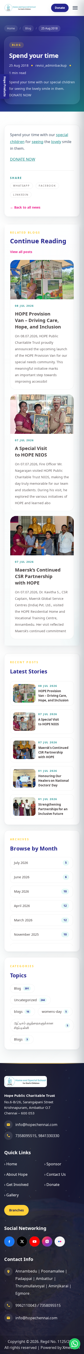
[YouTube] (34, 1241)
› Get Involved (16, 1184)
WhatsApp (21, 185)
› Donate (52, 1184)
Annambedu (26, 1271)
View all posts (21, 252)
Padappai (23, 1278)
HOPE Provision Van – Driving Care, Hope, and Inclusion (38, 320)
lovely (56, 141)
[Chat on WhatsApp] (74, 1343)
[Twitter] (22, 1241)
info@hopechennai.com (36, 1124)
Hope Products (5, 86)
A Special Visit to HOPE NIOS (31, 451)
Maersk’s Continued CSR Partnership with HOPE (38, 576)
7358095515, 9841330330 (37, 1135)
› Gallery (11, 1195)
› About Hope (16, 1174)
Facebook (47, 185)
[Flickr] (60, 1241)
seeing (37, 141)
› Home (10, 1163)
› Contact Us (55, 1174)
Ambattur (44, 1278)
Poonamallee (52, 1271)
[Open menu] (75, 8)
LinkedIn (21, 194)
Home (11, 28)
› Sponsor (52, 1163)
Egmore (22, 1293)
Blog (28, 28)
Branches (16, 1210)
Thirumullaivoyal (30, 1285)
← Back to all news (25, 207)
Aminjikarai (58, 1285)
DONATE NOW (22, 159)
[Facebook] (9, 1241)
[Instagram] (47, 1241)
